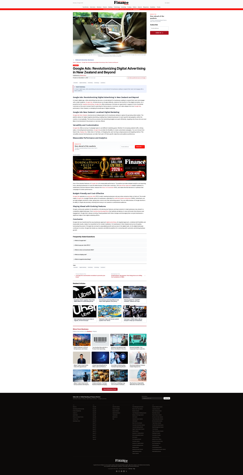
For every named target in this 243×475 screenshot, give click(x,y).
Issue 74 (94, 429)
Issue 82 (94, 412)
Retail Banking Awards (156, 451)
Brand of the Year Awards (137, 408)
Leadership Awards (156, 408)
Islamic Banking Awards (156, 410)
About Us (74, 406)
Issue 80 (94, 416)
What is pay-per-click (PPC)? (82, 245)
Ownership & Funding (156, 435)
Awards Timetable (116, 408)
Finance (105, 7)
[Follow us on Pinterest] (116, 471)
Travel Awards (155, 429)
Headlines (152, 7)
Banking (110, 7)
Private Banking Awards (156, 447)
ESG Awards (134, 437)
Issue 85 (94, 406)
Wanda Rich (83, 75)
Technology (117, 7)
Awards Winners (116, 410)
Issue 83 (94, 410)
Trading (129, 7)
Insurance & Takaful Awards (137, 443)
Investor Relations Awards (157, 406)
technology (96, 82)
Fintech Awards (135, 431)
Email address (144, 396)
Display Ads (83, 132)
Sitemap (130, 468)
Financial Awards (155, 445)
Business (99, 7)
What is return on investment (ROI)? (84, 250)
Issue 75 (94, 427)
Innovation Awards (136, 441)
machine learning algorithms (101, 211)
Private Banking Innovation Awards (159, 449)
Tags (134, 468)
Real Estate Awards (156, 412)
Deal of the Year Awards (137, 423)
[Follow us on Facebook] (121, 471)
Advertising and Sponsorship (78, 408)
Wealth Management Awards (157, 427)
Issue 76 (94, 425)
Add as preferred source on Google (137, 77)
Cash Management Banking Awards (139, 412)
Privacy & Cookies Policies (78, 416)
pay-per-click (91, 196)
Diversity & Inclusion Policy (157, 441)
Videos (134, 7)
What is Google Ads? (80, 240)
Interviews (92, 7)
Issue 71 (94, 435)
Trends (158, 7)
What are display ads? (81, 254)
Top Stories (86, 7)
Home (74, 62)
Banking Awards (135, 447)
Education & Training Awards (138, 433)
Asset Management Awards (137, 406)
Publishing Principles (156, 433)
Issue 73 (94, 431)
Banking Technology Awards (138, 414)
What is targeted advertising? (83, 259)
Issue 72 (94, 433)
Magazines (146, 7)
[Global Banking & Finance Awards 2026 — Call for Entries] (110, 168)
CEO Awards (134, 416)
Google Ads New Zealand (80, 115)
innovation (76, 82)
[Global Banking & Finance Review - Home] (121, 3)
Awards (140, 7)
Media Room (115, 416)
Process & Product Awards (157, 416)
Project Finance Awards (157, 414)
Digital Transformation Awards (138, 429)
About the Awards (116, 406)
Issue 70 (94, 437)
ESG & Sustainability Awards (137, 435)
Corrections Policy (155, 437)
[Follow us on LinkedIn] (124, 471)
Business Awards (135, 410)
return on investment (108, 187)
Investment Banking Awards (137, 445)
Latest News (75, 414)
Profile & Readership (77, 410)
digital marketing (83, 82)
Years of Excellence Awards (157, 431)
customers (103, 82)
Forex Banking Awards (136, 439)
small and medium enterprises (122, 198)
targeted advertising (88, 104)
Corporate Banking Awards (137, 427)
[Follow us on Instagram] (119, 471)
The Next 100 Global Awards (157, 425)
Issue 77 (94, 423)
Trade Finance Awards (156, 423)
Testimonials (115, 414)
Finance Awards (135, 453)
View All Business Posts (109, 389)
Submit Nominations (116, 412)
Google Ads (89, 102)
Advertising (90, 82)
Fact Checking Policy (156, 443)
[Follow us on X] (126, 471)
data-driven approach (125, 185)
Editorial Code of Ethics (156, 439)
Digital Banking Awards (136, 451)
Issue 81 (94, 414)
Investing (123, 7)
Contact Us (75, 412)
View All (94, 439)
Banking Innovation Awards (137, 449)
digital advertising (111, 222)
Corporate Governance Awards (138, 425)
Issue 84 (94, 408)
